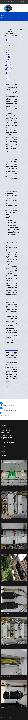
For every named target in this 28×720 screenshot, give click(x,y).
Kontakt (3, 451)
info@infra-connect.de (14, 3)
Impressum (3, 448)
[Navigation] (1, 8)
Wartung (8, 71)
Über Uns (3, 446)
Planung (8, 63)
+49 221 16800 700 (10, 1)
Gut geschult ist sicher (8, 77)
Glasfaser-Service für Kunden (8, 57)
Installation (8, 67)
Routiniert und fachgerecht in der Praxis (9, 46)
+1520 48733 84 (20, 1)
